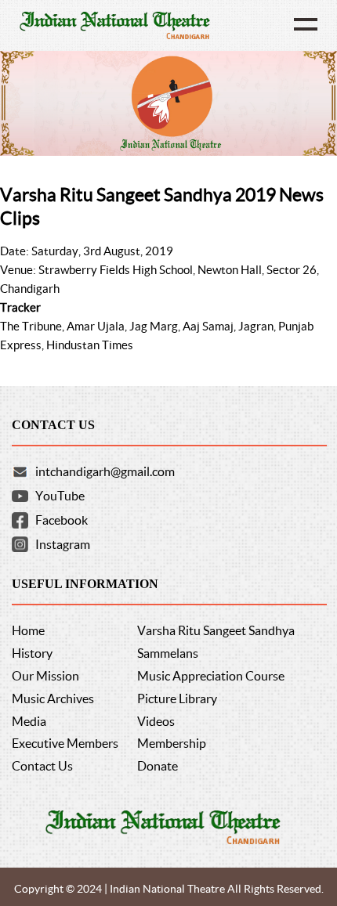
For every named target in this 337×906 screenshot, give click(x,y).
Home (28, 630)
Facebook (61, 520)
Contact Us (42, 766)
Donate (157, 766)
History (32, 653)
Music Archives (53, 698)
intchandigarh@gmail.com (105, 471)
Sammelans (167, 653)
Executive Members (65, 743)
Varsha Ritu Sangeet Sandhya (216, 630)
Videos (156, 721)
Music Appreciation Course (210, 676)
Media (29, 721)
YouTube (60, 496)
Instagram (62, 544)
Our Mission (45, 676)
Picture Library (177, 698)
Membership (171, 743)
